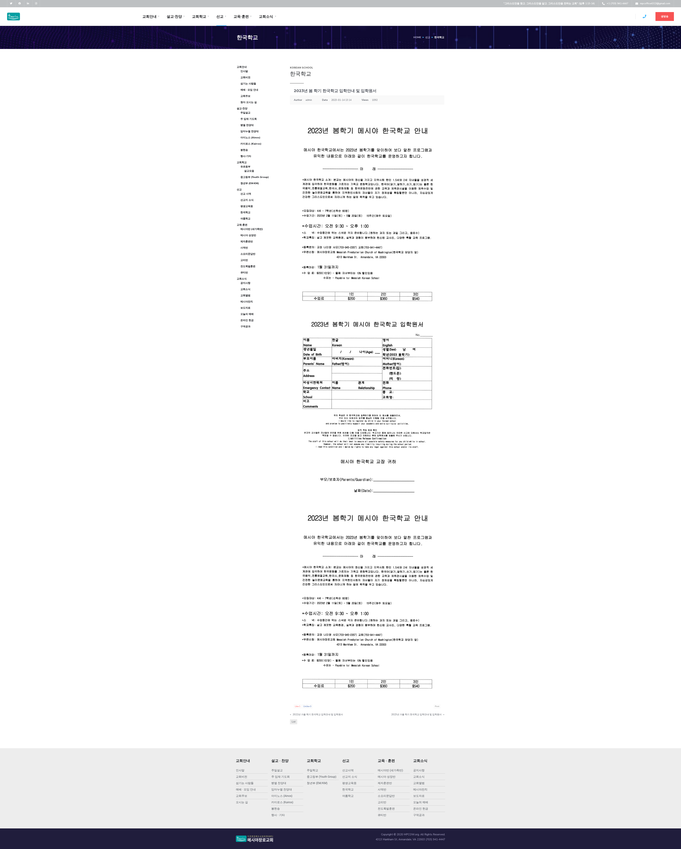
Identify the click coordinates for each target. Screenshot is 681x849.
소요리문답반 (247, 254)
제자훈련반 (246, 241)
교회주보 (245, 96)
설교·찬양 (174, 16)
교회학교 (199, 16)
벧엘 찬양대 (247, 125)
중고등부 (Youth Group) (254, 177)
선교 (219, 16)
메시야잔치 (246, 301)
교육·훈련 (241, 16)
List (293, 721)
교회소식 (266, 16)
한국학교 (245, 212)
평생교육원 (246, 206)
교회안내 (149, 16)
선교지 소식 (247, 200)
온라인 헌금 (247, 320)
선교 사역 (245, 193)
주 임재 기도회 (248, 119)
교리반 (244, 260)
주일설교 (245, 112)
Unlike (307, 706)
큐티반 (244, 272)
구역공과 (245, 326)
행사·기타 (245, 156)
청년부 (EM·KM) (249, 183)
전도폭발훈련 (247, 266)
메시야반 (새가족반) (251, 229)
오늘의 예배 (247, 314)
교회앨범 (245, 295)
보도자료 (245, 308)
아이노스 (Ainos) (250, 137)
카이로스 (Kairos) (250, 143)
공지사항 (245, 283)
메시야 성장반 (248, 235)
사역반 (244, 247)
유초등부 (245, 166)
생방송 (664, 16)
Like (297, 706)
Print (437, 706)
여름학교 (245, 218)
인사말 (244, 71)
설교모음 (249, 171)
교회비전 (245, 77)
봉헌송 (244, 150)
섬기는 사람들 (248, 83)
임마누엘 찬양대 (249, 131)
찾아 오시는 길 (248, 102)
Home (417, 37)
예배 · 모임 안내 (249, 90)
